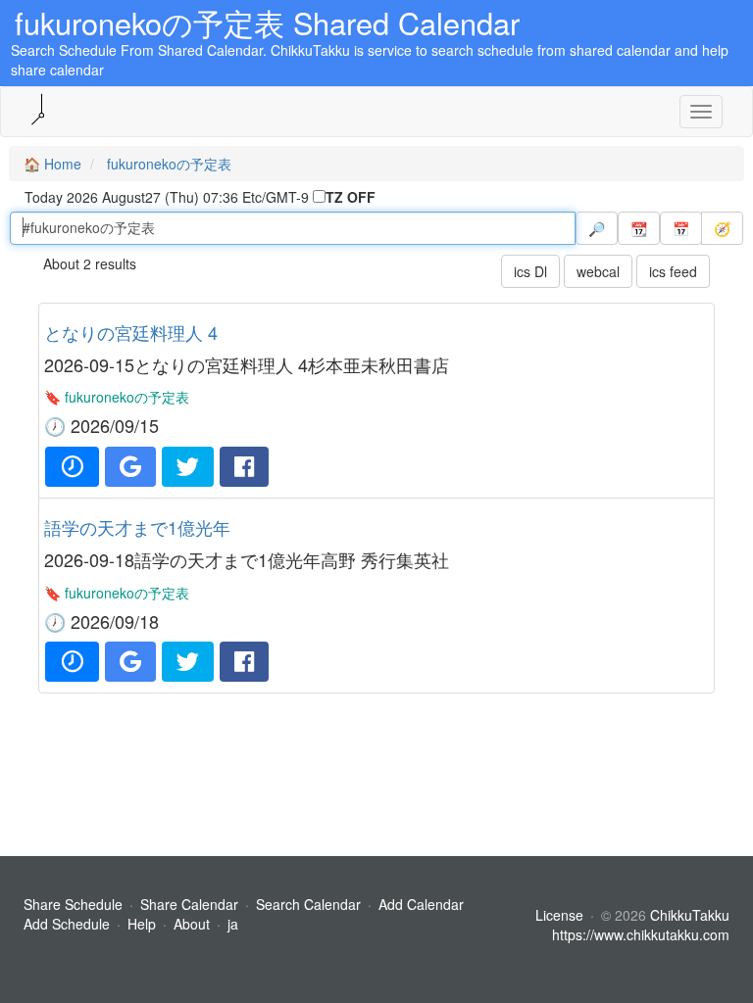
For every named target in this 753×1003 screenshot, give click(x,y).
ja (232, 923)
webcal (598, 271)
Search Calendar (310, 904)
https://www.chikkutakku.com (640, 934)
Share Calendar (189, 904)
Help (141, 923)
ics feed (673, 271)
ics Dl (530, 271)
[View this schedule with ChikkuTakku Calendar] (72, 467)
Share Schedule (73, 904)
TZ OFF (351, 197)
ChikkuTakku (689, 915)
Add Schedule (67, 923)
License (559, 915)
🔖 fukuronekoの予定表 (116, 396)
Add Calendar (421, 904)
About (192, 923)
